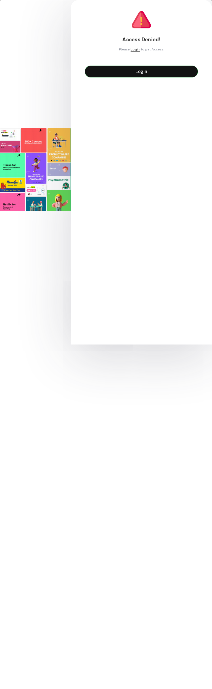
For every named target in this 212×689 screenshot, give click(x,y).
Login (135, 49)
